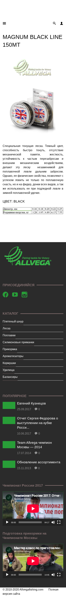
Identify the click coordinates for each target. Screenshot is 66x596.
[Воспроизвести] (7, 522)
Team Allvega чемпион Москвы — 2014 (34, 445)
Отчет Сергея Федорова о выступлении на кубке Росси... (37, 422)
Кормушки (9, 363)
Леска (6, 328)
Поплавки (9, 335)
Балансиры (10, 376)
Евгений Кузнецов (31, 403)
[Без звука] (53, 522)
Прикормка (10, 349)
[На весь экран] (59, 522)
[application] (33, 508)
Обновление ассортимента (38, 462)
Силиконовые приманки (18, 342)
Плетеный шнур (13, 321)
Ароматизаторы (13, 356)
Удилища (8, 369)
